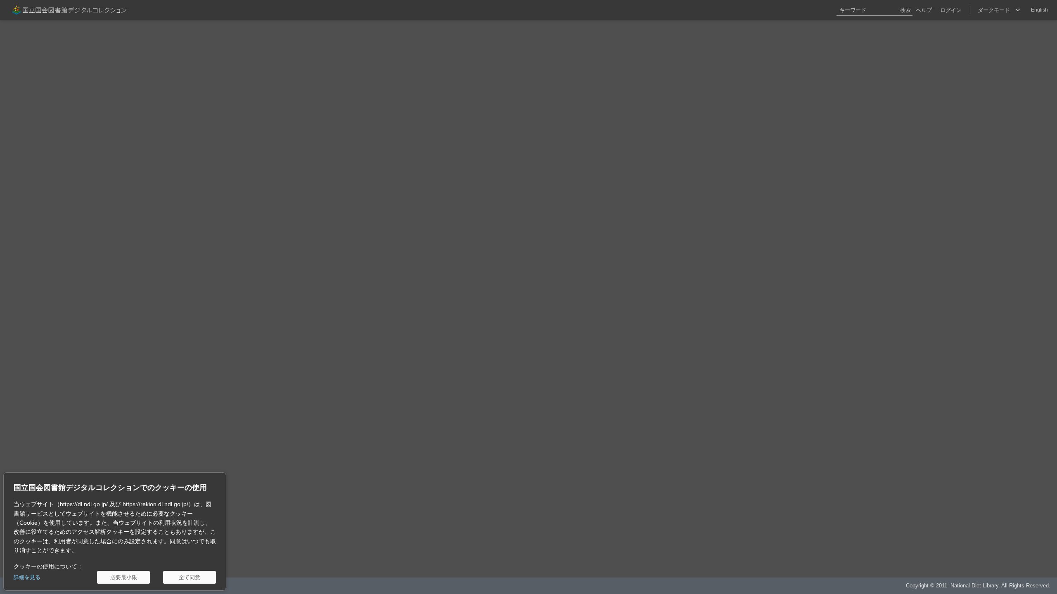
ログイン (951, 10)
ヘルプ (924, 10)
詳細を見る (27, 577)
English (1039, 10)
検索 (905, 10)
